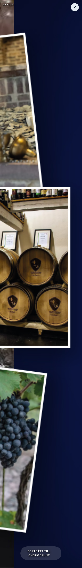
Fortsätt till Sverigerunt (39, 553)
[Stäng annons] (75, 7)
